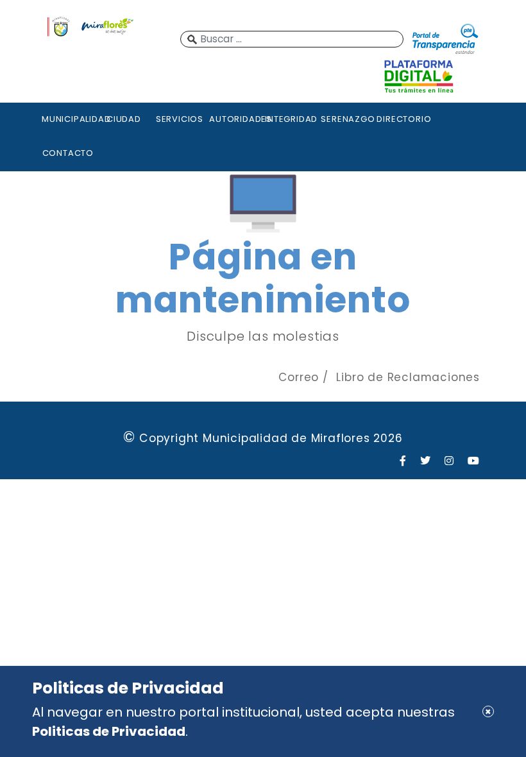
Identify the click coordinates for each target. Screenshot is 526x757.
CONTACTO (68, 153)
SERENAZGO (347, 119)
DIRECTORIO (403, 119)
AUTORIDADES (235, 119)
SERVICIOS (179, 119)
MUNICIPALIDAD (68, 119)
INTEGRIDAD (291, 119)
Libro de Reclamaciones (408, 377)
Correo (298, 377)
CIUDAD (123, 119)
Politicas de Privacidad (108, 731)
